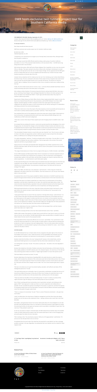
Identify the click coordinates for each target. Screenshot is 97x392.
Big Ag (75, 192)
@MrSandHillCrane (58, 39)
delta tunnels (73, 218)
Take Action (30, 7)
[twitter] (77, 170)
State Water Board (74, 258)
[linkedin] (74, 170)
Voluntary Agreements (74, 269)
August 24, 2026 (72, 125)
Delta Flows (72, 57)
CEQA (77, 204)
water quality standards (75, 274)
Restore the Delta (24, 356)
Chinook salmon (73, 206)
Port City (53, 386)
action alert (73, 184)
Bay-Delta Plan (73, 186)
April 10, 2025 (17, 356)
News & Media (58, 7)
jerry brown (73, 236)
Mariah (50, 25)
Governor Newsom (76, 233)
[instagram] (82, 1)
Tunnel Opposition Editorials (74, 89)
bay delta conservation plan (75, 190)
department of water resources (74, 221)
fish (71, 233)
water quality (73, 271)
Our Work (37, 7)
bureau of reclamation (74, 195)
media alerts (73, 241)
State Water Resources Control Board (75, 264)
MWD (72, 248)
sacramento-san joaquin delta (75, 253)
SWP (71, 267)
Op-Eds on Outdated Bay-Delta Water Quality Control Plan (75, 78)
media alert (17, 332)
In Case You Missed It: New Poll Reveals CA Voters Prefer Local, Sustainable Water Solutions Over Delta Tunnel (52, 355)
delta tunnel (73, 216)
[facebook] (77, 1)
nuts (71, 250)
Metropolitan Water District (75, 245)
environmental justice (74, 231)
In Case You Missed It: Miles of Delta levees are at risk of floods (25, 354)
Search (81, 38)
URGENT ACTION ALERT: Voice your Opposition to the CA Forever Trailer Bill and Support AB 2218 (75, 130)
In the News (63, 367)
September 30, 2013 (43, 25)
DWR (71, 224)
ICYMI (71, 66)
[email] (75, 1)
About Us (23, 7)
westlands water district (75, 276)
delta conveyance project (75, 209)
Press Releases (41, 370)
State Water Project (74, 261)
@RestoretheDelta (56, 40)
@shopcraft (50, 39)
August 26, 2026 (72, 103)
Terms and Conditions (67, 386)
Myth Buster (72, 72)
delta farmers (73, 211)
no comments (55, 25)
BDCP (72, 192)
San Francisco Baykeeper (75, 256)
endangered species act (75, 226)
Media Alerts (72, 69)
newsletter (76, 248)
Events (71, 63)
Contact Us (62, 372)
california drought (74, 199)
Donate (65, 7)
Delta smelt (78, 213)
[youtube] (80, 1)
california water (73, 202)
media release (73, 243)
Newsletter (72, 7)
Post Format (72, 82)
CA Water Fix (73, 204)
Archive (71, 54)
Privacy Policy (59, 386)
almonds (77, 184)
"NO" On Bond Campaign (73, 48)
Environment (73, 229)
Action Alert (72, 52)
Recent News (73, 85)
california (72, 197)
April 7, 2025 (43, 357)
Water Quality (73, 92)
